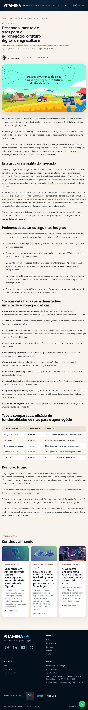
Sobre (48, 640)
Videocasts (8, 669)
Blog (10, 18)
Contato (66, 5)
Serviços (49, 647)
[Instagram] (7, 647)
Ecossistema (51, 643)
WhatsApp (53, 673)
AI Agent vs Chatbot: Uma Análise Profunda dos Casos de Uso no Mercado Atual (72, 576)
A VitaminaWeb (24, 5)
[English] (79, 5)
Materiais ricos (9, 673)
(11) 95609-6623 (52, 669)
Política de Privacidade (76, 706)
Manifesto (50, 650)
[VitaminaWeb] (15, 5)
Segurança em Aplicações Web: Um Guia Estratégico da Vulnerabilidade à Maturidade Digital (14, 577)
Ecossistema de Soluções (41, 5)
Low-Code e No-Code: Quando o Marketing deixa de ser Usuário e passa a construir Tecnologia (43, 579)
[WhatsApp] (31, 647)
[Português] (75, 5)
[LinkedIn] (15, 647)
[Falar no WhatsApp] (82, 704)
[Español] (82, 5)
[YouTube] (23, 647)
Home (4, 18)
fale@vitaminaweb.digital (56, 666)
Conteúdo (56, 5)
